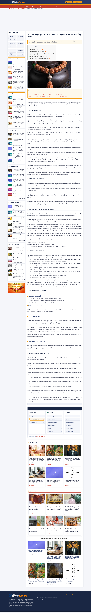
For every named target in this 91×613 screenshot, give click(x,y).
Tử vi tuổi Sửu (20, 36)
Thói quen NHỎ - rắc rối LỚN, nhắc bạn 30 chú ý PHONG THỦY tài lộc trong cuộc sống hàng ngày (18, 88)
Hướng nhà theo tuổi (34, 419)
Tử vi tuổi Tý (12, 36)
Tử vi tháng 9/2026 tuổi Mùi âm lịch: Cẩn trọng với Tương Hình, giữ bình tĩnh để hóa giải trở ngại (18, 225)
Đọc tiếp (31, 464)
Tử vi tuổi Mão (20, 39)
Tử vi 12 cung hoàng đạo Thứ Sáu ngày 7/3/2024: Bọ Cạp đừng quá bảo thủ (18, 144)
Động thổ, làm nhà (51, 425)
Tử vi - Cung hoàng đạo (56, 6)
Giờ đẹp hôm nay (78, 2)
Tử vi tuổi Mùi (20, 46)
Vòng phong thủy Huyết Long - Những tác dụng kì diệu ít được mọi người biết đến (46, 94)
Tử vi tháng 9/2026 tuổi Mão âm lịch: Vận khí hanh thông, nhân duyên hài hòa (18, 231)
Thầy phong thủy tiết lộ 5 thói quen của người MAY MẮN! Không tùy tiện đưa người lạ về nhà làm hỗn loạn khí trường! (36, 460)
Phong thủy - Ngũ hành (43, 6)
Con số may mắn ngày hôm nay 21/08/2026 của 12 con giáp (18, 190)
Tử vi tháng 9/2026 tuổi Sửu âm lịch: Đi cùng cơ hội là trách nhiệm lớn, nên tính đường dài (18, 236)
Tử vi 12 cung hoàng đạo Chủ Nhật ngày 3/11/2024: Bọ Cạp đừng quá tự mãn (18, 98)
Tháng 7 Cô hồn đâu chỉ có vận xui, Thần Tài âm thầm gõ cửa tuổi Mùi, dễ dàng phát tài (18, 249)
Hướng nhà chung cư (34, 416)
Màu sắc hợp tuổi (33, 422)
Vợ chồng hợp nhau (69, 431)
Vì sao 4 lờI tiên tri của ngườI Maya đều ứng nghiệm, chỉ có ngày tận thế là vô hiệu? (18, 255)
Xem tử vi (69, 2)
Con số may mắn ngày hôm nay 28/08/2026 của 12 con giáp (18, 134)
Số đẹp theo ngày (19, 6)
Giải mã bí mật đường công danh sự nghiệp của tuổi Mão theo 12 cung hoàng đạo (72, 481)
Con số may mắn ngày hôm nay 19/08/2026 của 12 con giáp (18, 180)
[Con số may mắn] (16, 288)
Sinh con (67, 419)
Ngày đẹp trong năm (30, 6)
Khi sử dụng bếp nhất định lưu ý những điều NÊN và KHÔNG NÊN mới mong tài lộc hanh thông (72, 530)
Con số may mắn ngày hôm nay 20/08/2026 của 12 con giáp (18, 185)
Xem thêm (21, 198)
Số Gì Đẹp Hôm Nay (40, 436)
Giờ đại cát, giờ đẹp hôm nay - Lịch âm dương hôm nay (18, 63)
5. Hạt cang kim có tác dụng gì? (38, 56)
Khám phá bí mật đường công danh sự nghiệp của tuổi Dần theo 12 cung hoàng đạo (53, 481)
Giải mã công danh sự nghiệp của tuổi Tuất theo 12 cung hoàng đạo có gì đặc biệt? (36, 481)
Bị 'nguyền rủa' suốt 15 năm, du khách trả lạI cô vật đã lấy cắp (18, 82)
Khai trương (50, 431)
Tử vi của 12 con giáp (15, 202)
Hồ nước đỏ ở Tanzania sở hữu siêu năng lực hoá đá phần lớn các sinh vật (18, 77)
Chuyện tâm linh (69, 6)
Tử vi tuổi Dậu (20, 50)
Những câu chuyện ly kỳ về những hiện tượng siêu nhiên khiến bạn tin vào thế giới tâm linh (18, 275)
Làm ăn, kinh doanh (69, 428)
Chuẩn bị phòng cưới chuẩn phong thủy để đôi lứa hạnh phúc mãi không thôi (18, 112)
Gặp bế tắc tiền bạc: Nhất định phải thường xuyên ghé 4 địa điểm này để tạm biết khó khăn (54, 459)
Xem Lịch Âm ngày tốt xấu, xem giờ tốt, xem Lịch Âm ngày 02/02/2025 (18, 68)
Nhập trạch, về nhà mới (52, 422)
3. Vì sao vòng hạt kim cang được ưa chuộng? (42, 53)
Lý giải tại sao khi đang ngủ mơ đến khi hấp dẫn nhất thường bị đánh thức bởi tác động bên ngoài (18, 124)
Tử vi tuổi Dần (12, 39)
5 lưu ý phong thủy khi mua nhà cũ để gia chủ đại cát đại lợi (54, 529)
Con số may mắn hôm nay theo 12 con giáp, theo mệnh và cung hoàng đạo (18, 73)
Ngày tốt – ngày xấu (52, 416)
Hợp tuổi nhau (68, 425)
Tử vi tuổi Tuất (11, 54)
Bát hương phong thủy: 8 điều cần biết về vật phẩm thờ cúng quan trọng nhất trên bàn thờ (48, 96)
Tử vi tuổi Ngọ (12, 46)
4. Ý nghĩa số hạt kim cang (37, 55)
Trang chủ (11, 6)
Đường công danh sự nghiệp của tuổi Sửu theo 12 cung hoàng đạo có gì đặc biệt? (72, 459)
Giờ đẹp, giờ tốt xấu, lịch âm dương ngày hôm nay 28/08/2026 (18, 139)
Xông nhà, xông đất (70, 422)
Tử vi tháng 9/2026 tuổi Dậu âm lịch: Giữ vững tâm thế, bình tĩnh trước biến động (18, 149)
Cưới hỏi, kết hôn (51, 419)
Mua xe (49, 428)
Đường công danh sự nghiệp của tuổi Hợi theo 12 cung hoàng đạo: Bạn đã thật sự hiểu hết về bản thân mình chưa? (55, 580)
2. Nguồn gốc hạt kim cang (37, 51)
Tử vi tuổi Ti (20, 43)
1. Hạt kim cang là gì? (35, 49)
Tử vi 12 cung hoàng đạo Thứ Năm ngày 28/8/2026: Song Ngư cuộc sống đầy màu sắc (18, 155)
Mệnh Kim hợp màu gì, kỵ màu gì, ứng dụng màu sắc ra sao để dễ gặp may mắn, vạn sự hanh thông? (18, 118)
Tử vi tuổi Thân (11, 50)
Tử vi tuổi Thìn (12, 43)
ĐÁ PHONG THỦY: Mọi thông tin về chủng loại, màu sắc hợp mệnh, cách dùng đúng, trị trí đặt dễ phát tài (72, 508)
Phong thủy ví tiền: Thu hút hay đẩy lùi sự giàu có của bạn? (41, 92)
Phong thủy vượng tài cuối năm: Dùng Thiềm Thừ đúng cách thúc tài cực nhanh (18, 108)
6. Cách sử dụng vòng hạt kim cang (39, 58)
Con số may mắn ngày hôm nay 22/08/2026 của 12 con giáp (18, 195)
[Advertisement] (45, 20)
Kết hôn (67, 416)
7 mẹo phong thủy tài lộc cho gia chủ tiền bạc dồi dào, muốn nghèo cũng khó (36, 530)
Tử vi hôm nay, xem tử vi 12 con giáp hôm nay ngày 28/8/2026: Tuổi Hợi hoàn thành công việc (18, 219)
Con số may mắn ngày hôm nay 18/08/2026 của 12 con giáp (18, 175)
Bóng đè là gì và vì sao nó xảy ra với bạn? (18, 270)
